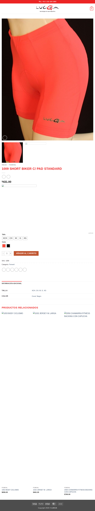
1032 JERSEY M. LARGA (42, 490)
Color (4, 242)
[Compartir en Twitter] (12, 270)
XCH (33, 290)
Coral (34, 296)
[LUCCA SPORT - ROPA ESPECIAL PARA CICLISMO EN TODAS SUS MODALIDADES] (47, 8)
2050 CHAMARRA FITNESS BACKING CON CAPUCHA (78, 491)
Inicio (4, 165)
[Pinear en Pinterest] (20, 270)
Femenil (12, 165)
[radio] (5, 238)
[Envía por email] (16, 270)
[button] (3, 8)
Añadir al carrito (26, 253)
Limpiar (90, 233)
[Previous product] (8, 176)
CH (37, 290)
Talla (3, 234)
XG (45, 290)
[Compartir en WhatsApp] (4, 270)
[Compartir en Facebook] (8, 270)
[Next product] (4, 176)
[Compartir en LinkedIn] (25, 270)
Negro (39, 296)
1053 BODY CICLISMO (10, 490)
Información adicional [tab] (12, 283)
